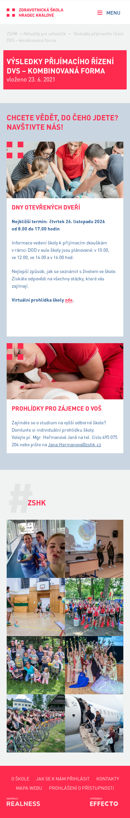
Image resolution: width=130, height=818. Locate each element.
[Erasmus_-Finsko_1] (94, 723)
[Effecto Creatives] (106, 802)
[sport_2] (36, 607)
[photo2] (36, 549)
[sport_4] (94, 607)
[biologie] (94, 549)
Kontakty (107, 778)
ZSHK (12, 33)
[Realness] (23, 802)
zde (69, 300)
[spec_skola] (36, 665)
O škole (20, 778)
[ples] (94, 665)
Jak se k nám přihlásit (63, 778)
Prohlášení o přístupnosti (81, 788)
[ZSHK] (35, 12)
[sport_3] (36, 723)
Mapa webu (29, 788)
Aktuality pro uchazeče (44, 33)
